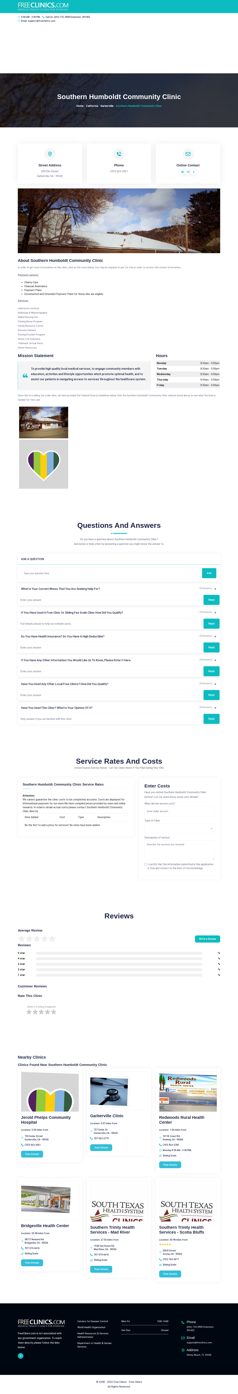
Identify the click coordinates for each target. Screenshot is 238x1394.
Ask (209, 573)
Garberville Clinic (107, 1115)
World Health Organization (91, 1327)
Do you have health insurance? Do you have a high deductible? (62, 636)
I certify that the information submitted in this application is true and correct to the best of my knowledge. (180, 866)
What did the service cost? (159, 803)
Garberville (106, 105)
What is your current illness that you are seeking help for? (60, 588)
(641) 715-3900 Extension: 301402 (72, 17)
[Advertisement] (119, 49)
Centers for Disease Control (92, 1321)
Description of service (157, 837)
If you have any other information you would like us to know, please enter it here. (76, 660)
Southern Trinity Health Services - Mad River (112, 1229)
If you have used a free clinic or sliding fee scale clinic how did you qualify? (72, 612)
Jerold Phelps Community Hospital (46, 1119)
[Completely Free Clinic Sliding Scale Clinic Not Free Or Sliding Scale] (179, 828)
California (92, 105)
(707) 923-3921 (119, 171)
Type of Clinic (152, 820)
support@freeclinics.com (41, 21)
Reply (211, 599)
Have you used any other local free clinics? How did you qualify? (64, 684)
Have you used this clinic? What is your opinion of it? (56, 707)
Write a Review (207, 938)
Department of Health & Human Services (94, 1345)
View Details (32, 1154)
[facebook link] (20, 1356)
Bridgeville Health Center (45, 1225)
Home (80, 105)
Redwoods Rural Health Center (181, 1119)
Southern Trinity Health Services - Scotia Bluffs (181, 1229)
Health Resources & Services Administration (92, 1335)
